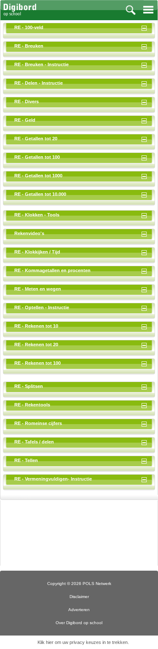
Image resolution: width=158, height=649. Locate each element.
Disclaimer (79, 596)
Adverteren (79, 609)
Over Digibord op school (79, 622)
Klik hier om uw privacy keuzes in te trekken (82, 642)
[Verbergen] (145, 27)
